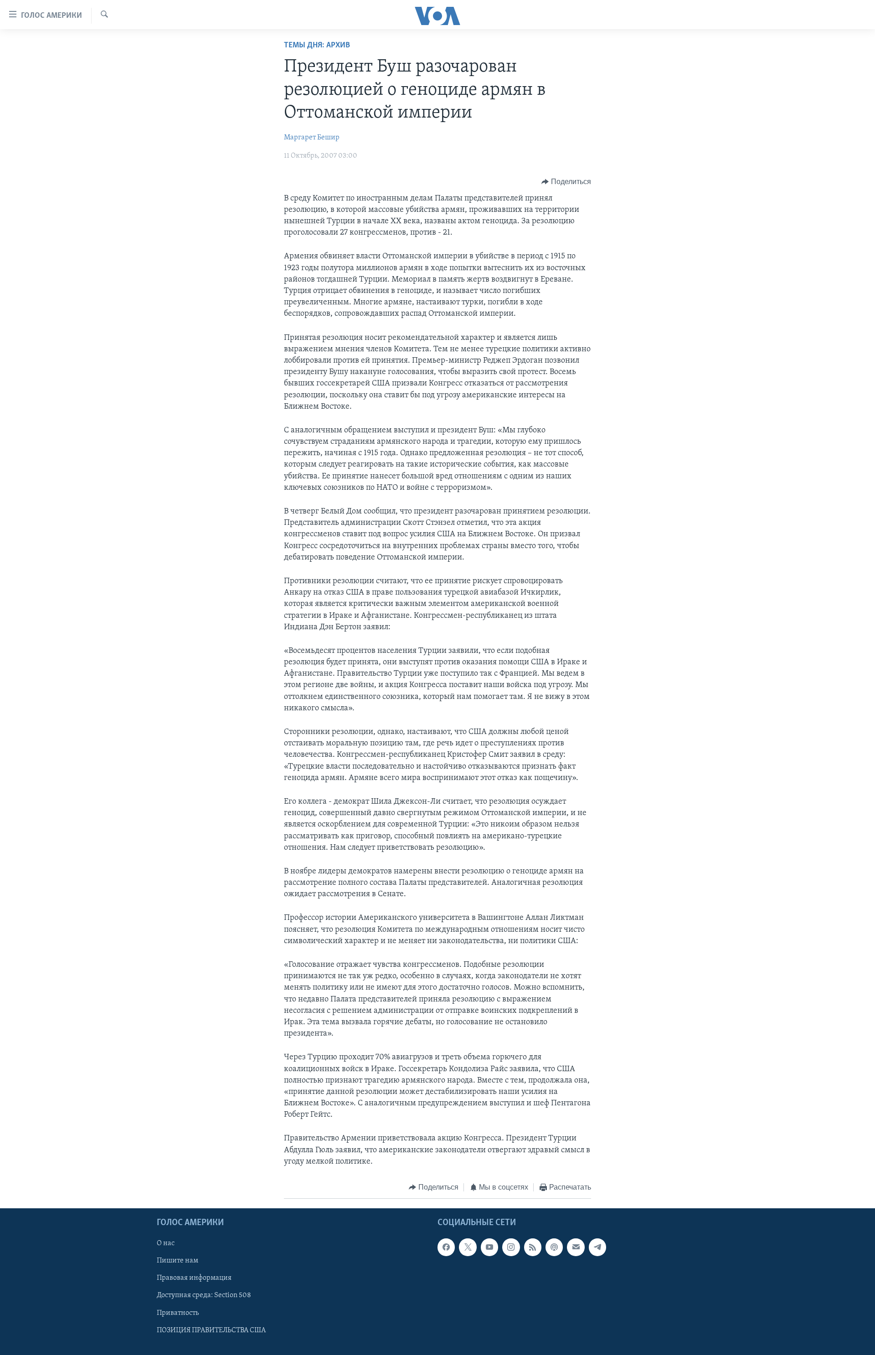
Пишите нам (177, 1260)
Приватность (178, 1312)
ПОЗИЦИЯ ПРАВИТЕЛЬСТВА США (211, 1330)
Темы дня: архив (317, 45)
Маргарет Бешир (312, 137)
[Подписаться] (575, 1247)
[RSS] (532, 1247)
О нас (166, 1243)
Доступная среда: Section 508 (204, 1295)
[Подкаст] (554, 1247)
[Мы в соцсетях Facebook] (446, 1247)
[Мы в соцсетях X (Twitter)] (467, 1247)
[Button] (566, 182)
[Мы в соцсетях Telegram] (597, 1247)
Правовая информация (194, 1278)
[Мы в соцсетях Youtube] (489, 1247)
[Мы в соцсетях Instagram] (511, 1247)
